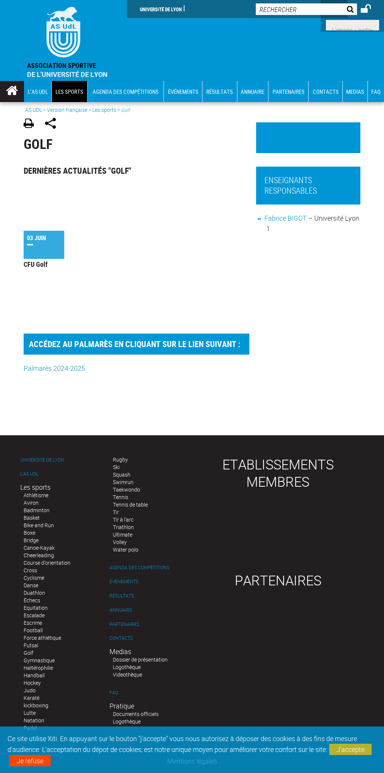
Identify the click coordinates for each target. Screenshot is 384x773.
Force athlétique (42, 637)
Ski (116, 467)
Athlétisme (36, 495)
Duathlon (34, 592)
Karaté (31, 697)
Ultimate (122, 534)
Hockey (32, 682)
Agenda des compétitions (140, 567)
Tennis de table (130, 504)
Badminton (37, 510)
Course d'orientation (47, 562)
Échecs (32, 600)
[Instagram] (352, 24)
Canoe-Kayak (39, 547)
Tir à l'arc (123, 519)
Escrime (33, 622)
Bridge (31, 540)
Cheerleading (39, 555)
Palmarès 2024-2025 (54, 368)
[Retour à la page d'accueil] (63, 30)
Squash (121, 474)
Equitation (36, 607)
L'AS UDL (29, 474)
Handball (34, 675)
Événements (124, 581)
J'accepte (350, 749)
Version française (67, 109)
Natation (34, 720)
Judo (30, 690)
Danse (31, 585)
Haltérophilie (38, 667)
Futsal (31, 645)
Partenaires (124, 624)
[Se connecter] (370, 10)
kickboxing (36, 705)
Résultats (122, 596)
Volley (120, 542)
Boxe (29, 532)
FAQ (114, 692)
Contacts (121, 638)
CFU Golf (36, 264)
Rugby (120, 459)
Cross (30, 570)
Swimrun (123, 482)
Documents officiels (136, 713)
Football (33, 630)
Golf (28, 652)
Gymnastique (39, 660)
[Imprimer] (31, 124)
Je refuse (30, 760)
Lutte (30, 712)
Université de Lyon (161, 9)
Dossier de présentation (140, 659)
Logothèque (127, 667)
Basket (32, 517)
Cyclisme (34, 577)
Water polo (125, 549)
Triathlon (123, 527)
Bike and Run (39, 525)
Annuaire (121, 610)
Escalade (34, 615)
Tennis (120, 497)
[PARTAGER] (53, 124)
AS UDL (33, 109)
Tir (116, 512)
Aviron (31, 502)
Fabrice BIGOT (286, 218)
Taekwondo (126, 489)
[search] (306, 9)
